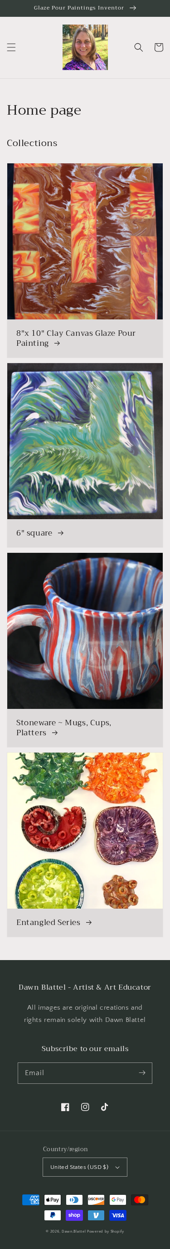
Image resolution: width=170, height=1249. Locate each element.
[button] (11, 47)
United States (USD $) (79, 1167)
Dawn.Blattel (74, 1231)
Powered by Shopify (105, 1231)
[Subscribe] (142, 1073)
